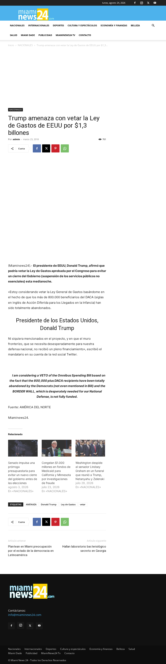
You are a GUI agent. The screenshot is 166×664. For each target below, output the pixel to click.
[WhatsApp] (65, 148)
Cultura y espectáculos (82, 25)
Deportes (58, 25)
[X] (148, 3)
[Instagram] (141, 3)
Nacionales (17, 25)
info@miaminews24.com (24, 615)
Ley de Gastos (68, 504)
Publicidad (45, 35)
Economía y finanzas (114, 25)
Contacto (85, 35)
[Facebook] (135, 3)
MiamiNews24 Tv (65, 35)
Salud (13, 35)
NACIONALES (25, 45)
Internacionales (38, 25)
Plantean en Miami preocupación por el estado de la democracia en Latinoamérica (31, 551)
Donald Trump (48, 504)
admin (16, 139)
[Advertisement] (83, 78)
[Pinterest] (55, 148)
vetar (82, 504)
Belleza (135, 25)
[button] (153, 25)
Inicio (11, 45)
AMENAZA (31, 504)
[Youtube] (155, 3)
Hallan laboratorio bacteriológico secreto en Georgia (84, 549)
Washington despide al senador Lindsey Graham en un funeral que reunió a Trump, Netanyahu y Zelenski (90, 471)
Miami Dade (28, 35)
